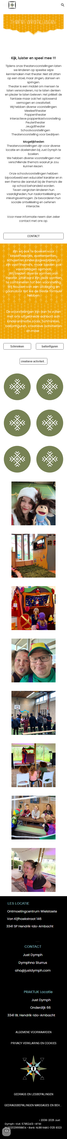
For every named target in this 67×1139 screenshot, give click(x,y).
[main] (33, 139)
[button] (4, 5)
